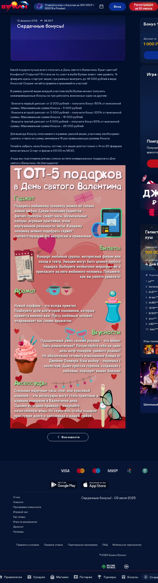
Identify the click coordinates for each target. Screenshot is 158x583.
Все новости (71, 437)
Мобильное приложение (127, 544)
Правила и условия (27, 544)
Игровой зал (20, 511)
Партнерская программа (83, 544)
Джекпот (18, 526)
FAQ (105, 544)
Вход (117, 6)
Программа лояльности (27, 507)
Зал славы (19, 516)
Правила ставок (53, 544)
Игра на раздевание (25, 521)
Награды (18, 531)
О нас (16, 497)
